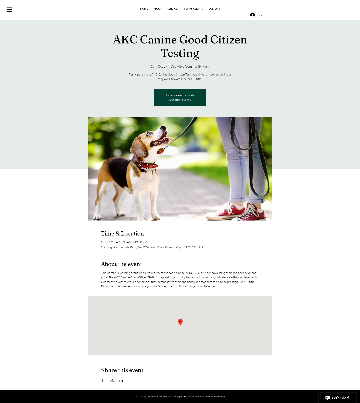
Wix (223, 396)
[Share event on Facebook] (103, 380)
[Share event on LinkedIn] (121, 380)
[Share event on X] (112, 380)
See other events (180, 100)
